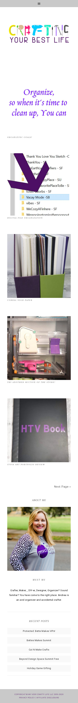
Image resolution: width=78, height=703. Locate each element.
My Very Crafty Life (39, 34)
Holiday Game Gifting (39, 668)
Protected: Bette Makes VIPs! (39, 631)
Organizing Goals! (19, 137)
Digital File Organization (25, 218)
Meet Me (39, 579)
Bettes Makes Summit (39, 640)
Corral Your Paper (19, 300)
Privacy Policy (27, 698)
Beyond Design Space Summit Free (39, 659)
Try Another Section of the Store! (31, 382)
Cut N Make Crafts (39, 649)
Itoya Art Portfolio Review (26, 464)
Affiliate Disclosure (47, 698)
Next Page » (62, 486)
